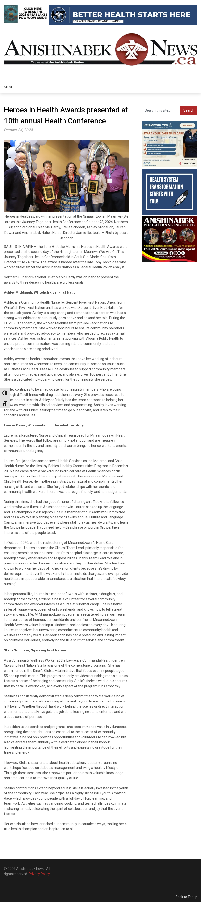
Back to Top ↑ (186, 897)
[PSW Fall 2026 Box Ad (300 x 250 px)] (169, 166)
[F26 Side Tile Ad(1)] (169, 261)
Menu (8, 87)
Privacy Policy (39, 874)
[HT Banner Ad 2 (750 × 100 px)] (123, 23)
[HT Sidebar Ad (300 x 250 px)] (169, 213)
